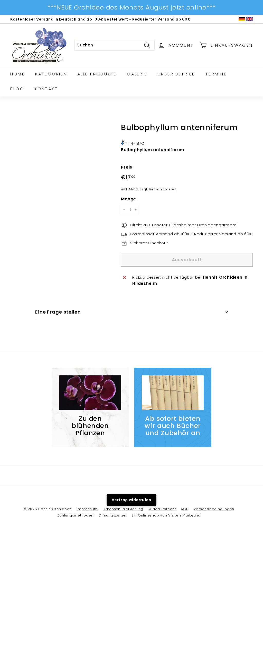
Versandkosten (163, 189)
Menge (128, 199)
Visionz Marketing (184, 515)
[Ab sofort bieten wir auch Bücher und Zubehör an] (173, 392)
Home (17, 74)
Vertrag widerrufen (131, 499)
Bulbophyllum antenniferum (152, 150)
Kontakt (46, 89)
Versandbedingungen (214, 508)
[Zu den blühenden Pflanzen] (90, 392)
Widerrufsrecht (162, 508)
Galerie (137, 74)
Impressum (87, 508)
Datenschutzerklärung (123, 508)
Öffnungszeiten (112, 515)
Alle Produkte (97, 74)
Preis (126, 167)
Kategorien (51, 74)
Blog (17, 89)
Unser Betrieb (176, 74)
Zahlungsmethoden (75, 515)
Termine (216, 74)
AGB (184, 508)
